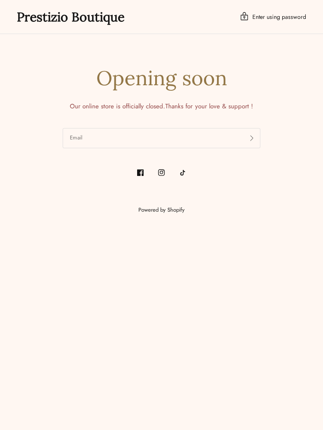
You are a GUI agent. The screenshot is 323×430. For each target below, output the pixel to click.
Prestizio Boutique (70, 16)
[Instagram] (161, 172)
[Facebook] (140, 172)
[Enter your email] (252, 138)
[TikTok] (182, 172)
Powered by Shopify (161, 210)
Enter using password (279, 17)
